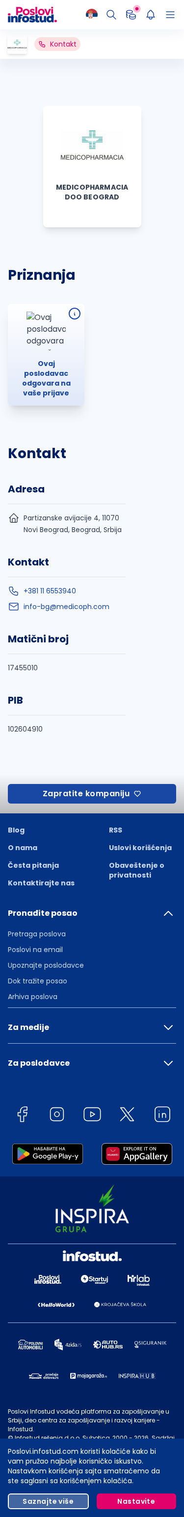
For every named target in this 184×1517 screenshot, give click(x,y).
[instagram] (57, 1115)
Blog (16, 830)
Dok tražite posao (37, 981)
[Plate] (131, 14)
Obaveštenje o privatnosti (136, 870)
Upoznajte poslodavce (46, 965)
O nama (22, 848)
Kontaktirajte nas (41, 883)
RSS (115, 830)
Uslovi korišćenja (140, 848)
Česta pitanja (33, 865)
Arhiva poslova (32, 997)
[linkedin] (162, 1115)
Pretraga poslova (37, 934)
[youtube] (92, 1115)
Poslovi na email (35, 949)
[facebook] (22, 1115)
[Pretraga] (111, 14)
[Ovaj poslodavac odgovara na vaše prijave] (74, 313)
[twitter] (127, 1115)
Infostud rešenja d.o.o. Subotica (62, 1438)
